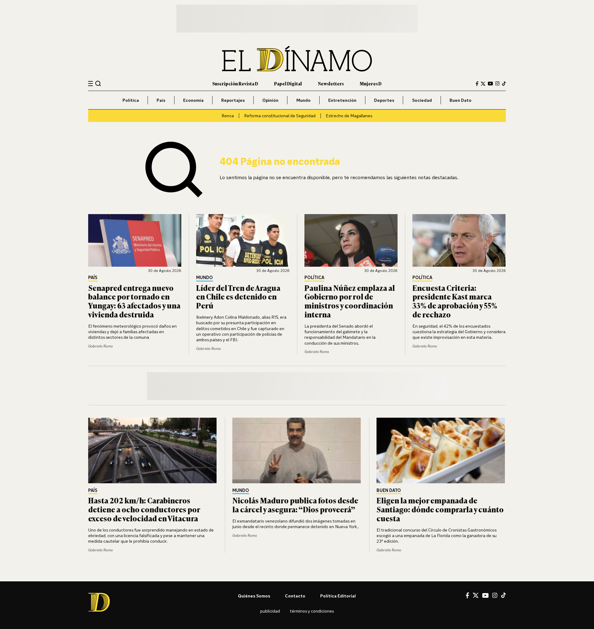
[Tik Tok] (503, 595)
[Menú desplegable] (90, 83)
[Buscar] (98, 83)
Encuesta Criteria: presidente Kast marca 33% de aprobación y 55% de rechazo (454, 301)
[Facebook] (477, 83)
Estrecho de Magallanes (349, 115)
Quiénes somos (254, 595)
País (161, 100)
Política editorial (338, 595)
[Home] (297, 58)
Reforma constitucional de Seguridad (280, 115)
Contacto (295, 595)
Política (131, 100)
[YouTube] (490, 83)
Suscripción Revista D (235, 83)
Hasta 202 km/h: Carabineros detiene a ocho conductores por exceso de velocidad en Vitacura (144, 509)
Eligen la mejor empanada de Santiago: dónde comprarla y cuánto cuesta (440, 509)
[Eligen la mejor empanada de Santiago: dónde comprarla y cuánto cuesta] (441, 450)
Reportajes (233, 100)
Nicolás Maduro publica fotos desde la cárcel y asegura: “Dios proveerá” (295, 505)
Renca (228, 115)
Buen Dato (460, 100)
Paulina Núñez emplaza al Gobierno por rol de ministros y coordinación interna (349, 301)
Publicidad (270, 611)
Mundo (303, 100)
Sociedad (422, 100)
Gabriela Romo (100, 346)
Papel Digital (288, 83)
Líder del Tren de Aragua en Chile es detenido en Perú (238, 296)
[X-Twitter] (483, 84)
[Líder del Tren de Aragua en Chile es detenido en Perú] (243, 240)
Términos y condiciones (312, 611)
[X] (476, 595)
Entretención (342, 100)
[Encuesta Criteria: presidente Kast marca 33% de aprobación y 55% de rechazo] (459, 240)
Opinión (270, 100)
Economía (193, 100)
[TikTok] (504, 83)
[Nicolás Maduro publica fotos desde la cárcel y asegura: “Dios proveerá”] (297, 450)
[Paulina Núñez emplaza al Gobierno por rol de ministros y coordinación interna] (351, 240)
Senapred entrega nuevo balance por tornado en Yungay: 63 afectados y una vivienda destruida (134, 301)
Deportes (384, 100)
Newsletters (331, 83)
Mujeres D (370, 83)
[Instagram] (497, 83)
